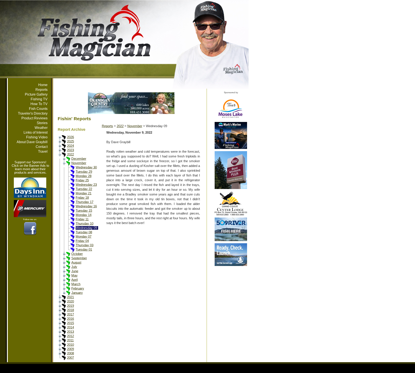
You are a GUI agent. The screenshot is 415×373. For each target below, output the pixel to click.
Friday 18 (82, 197)
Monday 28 (83, 176)
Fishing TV (39, 99)
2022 (70, 154)
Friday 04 (82, 241)
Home (43, 85)
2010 (70, 344)
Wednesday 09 (86, 228)
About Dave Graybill (32, 142)
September (79, 258)
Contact (42, 147)
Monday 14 (83, 215)
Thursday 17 (84, 202)
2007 (70, 357)
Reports (41, 89)
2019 (70, 305)
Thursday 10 (84, 223)
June (74, 271)
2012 (70, 336)
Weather (41, 128)
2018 (70, 310)
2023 (70, 150)
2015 (70, 323)
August (76, 262)
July (74, 267)
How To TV (39, 104)
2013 (70, 331)
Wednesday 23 (86, 184)
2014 (70, 327)
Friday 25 (82, 180)
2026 (70, 137)
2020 (70, 301)
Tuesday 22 (84, 189)
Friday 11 (82, 219)
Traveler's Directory (33, 113)
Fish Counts (38, 108)
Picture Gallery (36, 94)
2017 (70, 314)
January (77, 293)
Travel (43, 151)
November (78, 163)
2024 (70, 145)
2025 (70, 141)
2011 (70, 340)
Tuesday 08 (84, 232)
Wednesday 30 (86, 167)
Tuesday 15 (84, 210)
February (77, 288)
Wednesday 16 (86, 206)
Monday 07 (83, 236)
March (75, 284)
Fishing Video (37, 137)
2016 (70, 318)
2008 (70, 353)
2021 (70, 297)
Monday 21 (83, 193)
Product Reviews (34, 118)
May (74, 275)
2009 (70, 349)
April (74, 280)
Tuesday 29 (84, 171)
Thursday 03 (84, 245)
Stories (42, 123)
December (78, 158)
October (77, 254)
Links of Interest (36, 132)
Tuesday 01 (84, 249)
